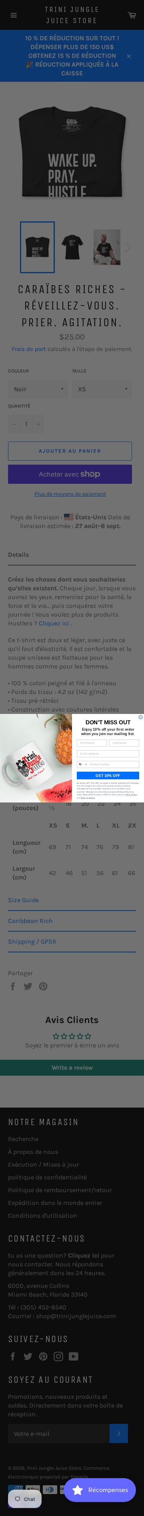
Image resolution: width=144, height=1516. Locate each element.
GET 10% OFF (108, 775)
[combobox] (82, 764)
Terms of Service (88, 797)
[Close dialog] (140, 717)
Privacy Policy (131, 795)
